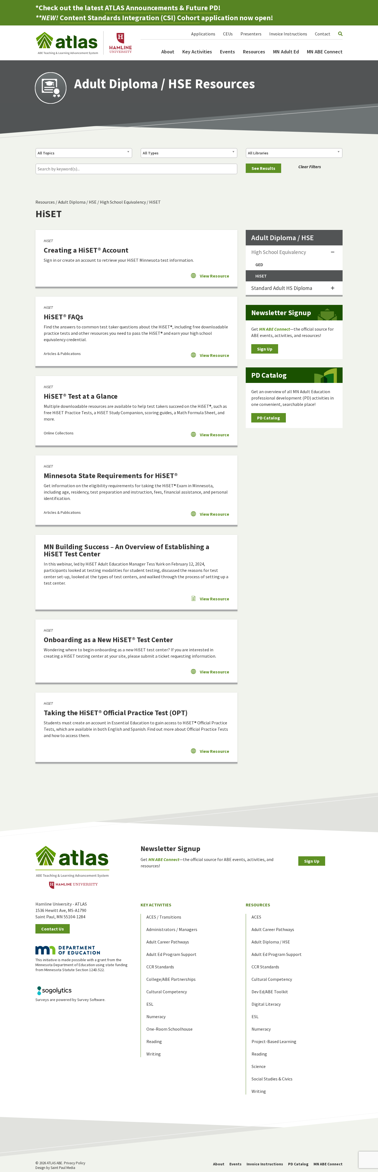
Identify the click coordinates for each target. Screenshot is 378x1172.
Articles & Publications (62, 353)
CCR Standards (160, 966)
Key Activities (197, 51)
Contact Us (52, 929)
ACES (256, 917)
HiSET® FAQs (63, 316)
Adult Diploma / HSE (77, 202)
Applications (203, 34)
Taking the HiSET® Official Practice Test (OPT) (116, 712)
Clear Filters (309, 166)
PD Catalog (268, 418)
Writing (153, 1054)
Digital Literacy (266, 1004)
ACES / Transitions (163, 917)
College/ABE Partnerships (171, 979)
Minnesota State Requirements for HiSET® (111, 475)
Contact (322, 34)
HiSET (155, 202)
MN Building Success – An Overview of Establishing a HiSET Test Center (126, 550)
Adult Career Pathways (167, 942)
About (167, 51)
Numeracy (155, 1016)
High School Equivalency (123, 202)
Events (227, 51)
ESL (149, 1004)
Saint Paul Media (63, 1167)
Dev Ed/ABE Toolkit (270, 991)
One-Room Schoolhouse (169, 1029)
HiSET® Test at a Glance (81, 396)
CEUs (228, 34)
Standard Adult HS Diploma (281, 288)
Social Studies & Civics (272, 1079)
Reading (154, 1041)
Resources (254, 51)
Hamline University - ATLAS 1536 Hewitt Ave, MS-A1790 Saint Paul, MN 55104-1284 (61, 910)
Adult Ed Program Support (171, 954)
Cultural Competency (166, 991)
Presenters (251, 34)
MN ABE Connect (325, 51)
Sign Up (264, 349)
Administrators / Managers (171, 929)
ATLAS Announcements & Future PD (161, 7)
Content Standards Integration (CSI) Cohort (130, 17)
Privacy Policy (74, 1163)
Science (259, 1066)
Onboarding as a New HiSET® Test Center (108, 639)
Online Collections (59, 433)
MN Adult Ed (286, 51)
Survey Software (91, 999)
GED (259, 264)
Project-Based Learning (274, 1041)
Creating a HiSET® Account (86, 250)
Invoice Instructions (288, 34)
